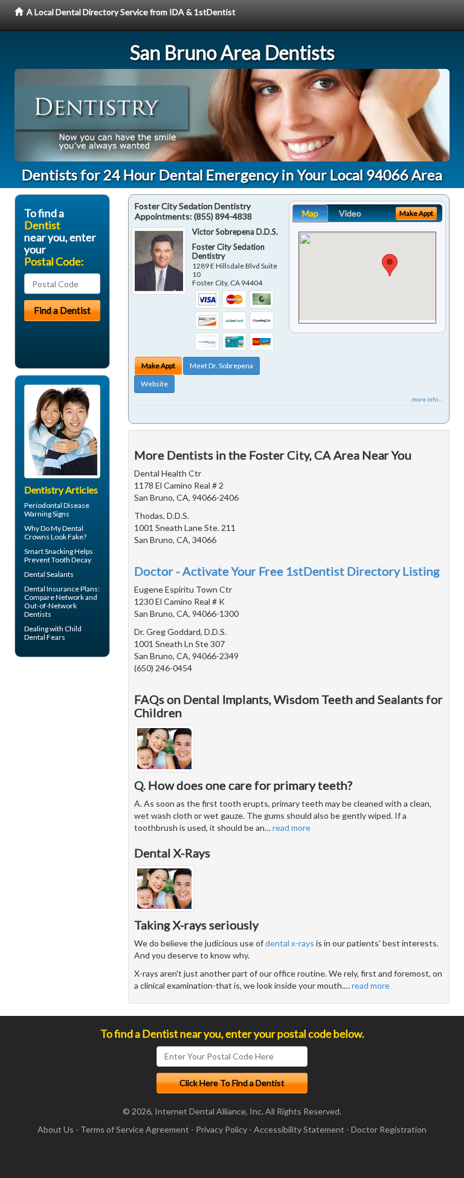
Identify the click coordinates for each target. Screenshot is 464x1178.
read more (291, 827)
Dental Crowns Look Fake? (55, 532)
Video (350, 213)
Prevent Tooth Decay (57, 559)
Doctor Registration (389, 1129)
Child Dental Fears (53, 633)
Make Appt (158, 365)
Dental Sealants (49, 574)
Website (154, 383)
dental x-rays (289, 943)
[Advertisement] (76, 760)
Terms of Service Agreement (134, 1129)
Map (310, 213)
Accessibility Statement (299, 1129)
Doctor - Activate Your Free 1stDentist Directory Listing (287, 571)
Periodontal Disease (56, 505)
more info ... (427, 399)
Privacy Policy (221, 1129)
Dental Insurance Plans (61, 588)
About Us (55, 1129)
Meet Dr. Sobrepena (221, 365)
